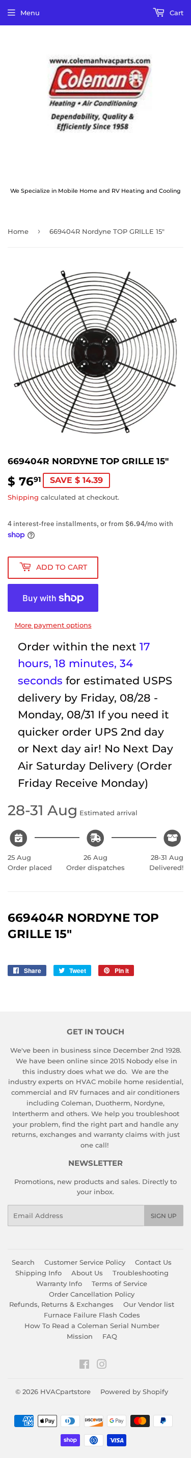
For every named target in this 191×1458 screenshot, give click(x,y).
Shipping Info (38, 1273)
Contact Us (153, 1262)
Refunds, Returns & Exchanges (61, 1304)
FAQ (109, 1336)
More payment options (53, 625)
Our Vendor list (148, 1304)
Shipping (23, 497)
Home (18, 231)
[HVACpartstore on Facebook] (84, 1366)
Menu (30, 13)
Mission (80, 1336)
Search (23, 1262)
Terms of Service (119, 1283)
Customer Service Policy (84, 1262)
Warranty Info (59, 1283)
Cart (175, 13)
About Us (87, 1273)
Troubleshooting (141, 1273)
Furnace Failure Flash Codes (92, 1315)
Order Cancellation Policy (91, 1294)
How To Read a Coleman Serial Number (91, 1326)
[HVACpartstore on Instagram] (102, 1366)
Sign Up (164, 1216)
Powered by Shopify (134, 1391)
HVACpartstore (65, 1391)
